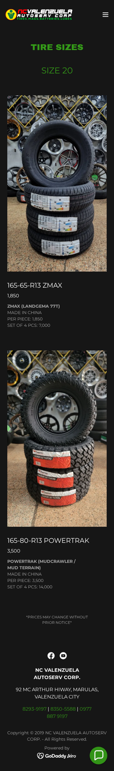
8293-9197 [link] (34, 709)
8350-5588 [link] (63, 709)
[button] (105, 14)
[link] (39, 14)
